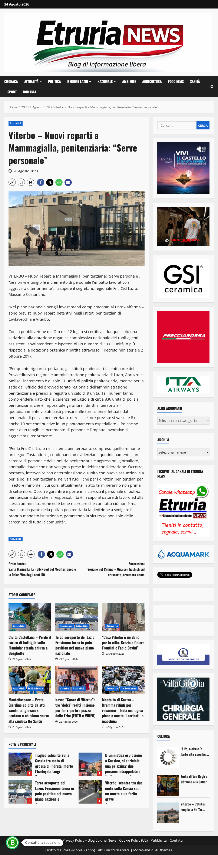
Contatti (176, 840)
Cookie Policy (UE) (133, 840)
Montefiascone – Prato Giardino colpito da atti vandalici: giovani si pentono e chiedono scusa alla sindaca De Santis (29, 710)
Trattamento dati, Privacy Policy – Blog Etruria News (74, 840)
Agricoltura (152, 81)
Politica (54, 81)
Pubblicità (159, 840)
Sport (12, 91)
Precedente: (42, 569)
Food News (176, 81)
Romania (29, 91)
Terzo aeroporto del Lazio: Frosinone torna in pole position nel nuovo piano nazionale (75, 645)
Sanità (195, 81)
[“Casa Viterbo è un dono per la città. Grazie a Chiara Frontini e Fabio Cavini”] (123, 617)
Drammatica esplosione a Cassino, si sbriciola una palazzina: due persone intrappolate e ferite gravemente (90, 764)
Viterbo (64, 688)
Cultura (163, 736)
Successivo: (115, 569)
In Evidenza (35, 688)
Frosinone (66, 626)
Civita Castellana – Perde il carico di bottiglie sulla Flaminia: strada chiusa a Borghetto (30, 645)
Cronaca (11, 81)
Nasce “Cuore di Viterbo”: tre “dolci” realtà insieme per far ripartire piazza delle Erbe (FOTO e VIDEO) (75, 708)
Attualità (31, 81)
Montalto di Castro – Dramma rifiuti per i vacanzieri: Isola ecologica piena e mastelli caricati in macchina (122, 710)
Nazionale (105, 81)
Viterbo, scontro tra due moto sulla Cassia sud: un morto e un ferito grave (90, 792)
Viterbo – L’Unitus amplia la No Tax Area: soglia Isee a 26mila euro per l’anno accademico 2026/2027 (193, 806)
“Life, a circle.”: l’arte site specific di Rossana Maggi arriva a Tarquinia (195, 751)
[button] (212, 87)
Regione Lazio (77, 81)
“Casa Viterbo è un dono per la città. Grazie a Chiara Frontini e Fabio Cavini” (123, 642)
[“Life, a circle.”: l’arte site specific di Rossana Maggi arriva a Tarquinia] (168, 757)
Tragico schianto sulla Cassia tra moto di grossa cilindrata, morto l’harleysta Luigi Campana (20, 764)
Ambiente (129, 81)
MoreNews (142, 850)
